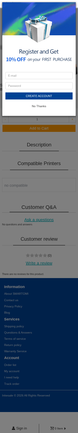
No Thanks (39, 106)
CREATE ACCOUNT (39, 96)
